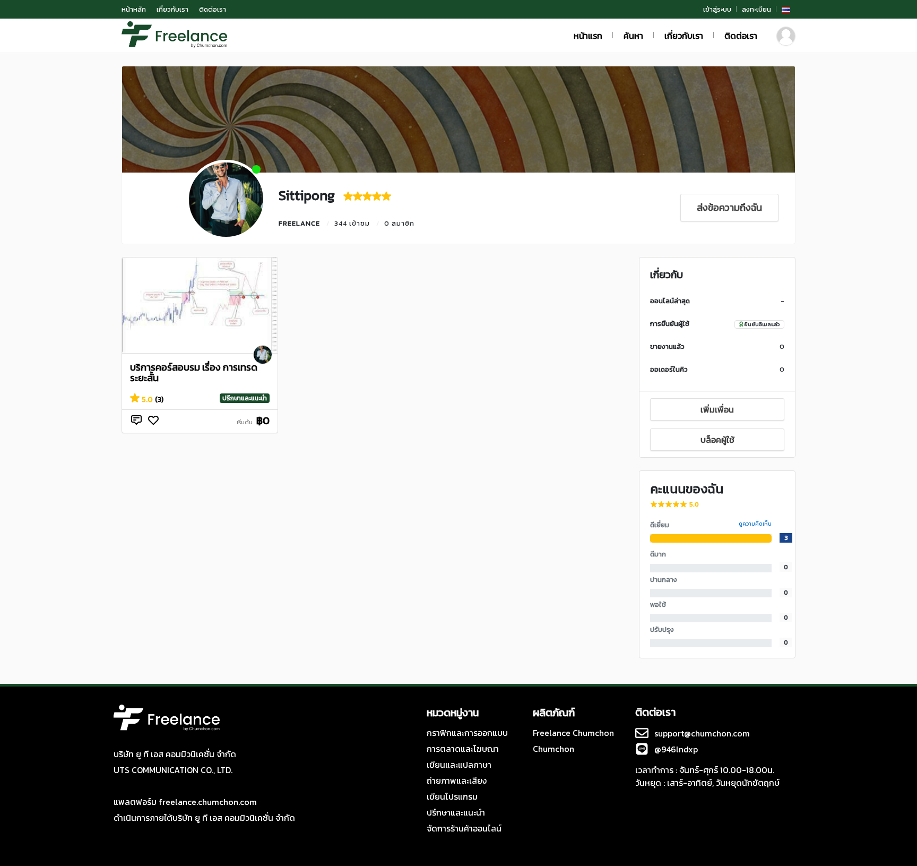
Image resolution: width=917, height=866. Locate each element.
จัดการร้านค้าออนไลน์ (464, 828)
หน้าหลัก (134, 9)
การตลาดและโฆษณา (463, 748)
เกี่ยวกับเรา (172, 9)
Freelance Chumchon (573, 732)
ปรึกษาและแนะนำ (244, 398)
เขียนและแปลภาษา (459, 764)
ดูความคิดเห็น (755, 524)
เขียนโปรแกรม (452, 796)
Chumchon (553, 748)
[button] (786, 9)
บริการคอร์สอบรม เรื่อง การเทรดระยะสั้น (193, 372)
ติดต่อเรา (212, 9)
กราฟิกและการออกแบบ (467, 732)
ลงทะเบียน (756, 9)
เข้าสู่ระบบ (717, 9)
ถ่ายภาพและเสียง (457, 780)
